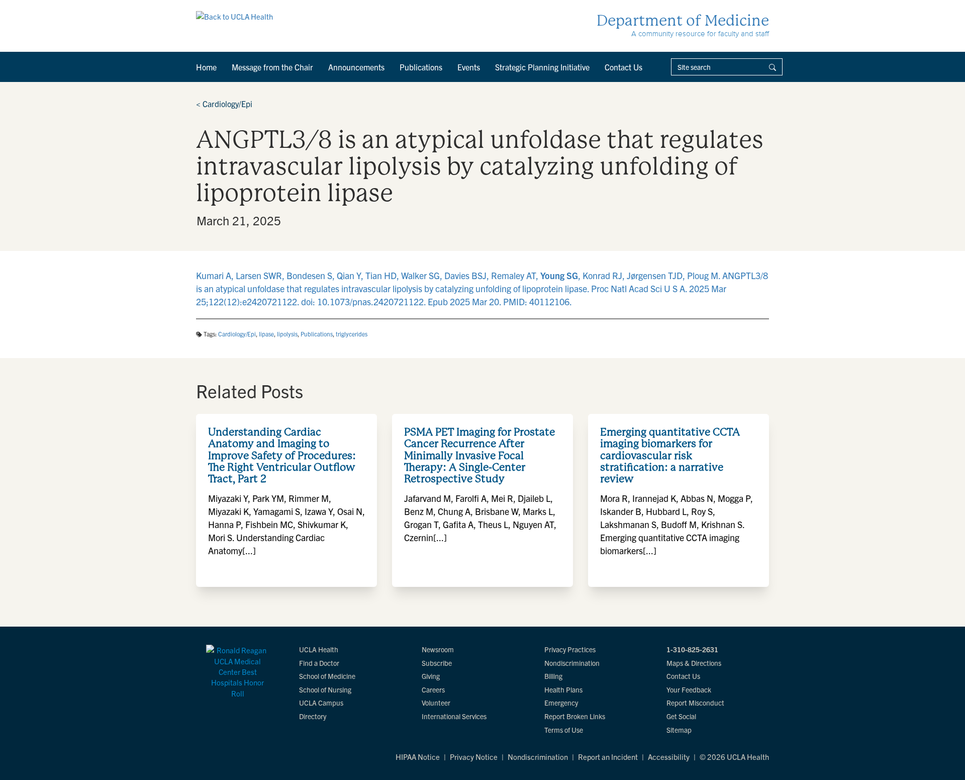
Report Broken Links (574, 716)
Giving (431, 675)
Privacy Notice (474, 756)
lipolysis (287, 333)
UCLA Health (318, 649)
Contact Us (623, 67)
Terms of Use (563, 729)
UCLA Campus (321, 702)
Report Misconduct (695, 702)
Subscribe (437, 662)
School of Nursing (325, 689)
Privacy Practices (570, 649)
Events (468, 67)
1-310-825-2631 (692, 649)
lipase (266, 333)
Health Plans (563, 689)
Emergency (561, 702)
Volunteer (436, 702)
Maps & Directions (693, 662)
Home (206, 67)
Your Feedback (688, 689)
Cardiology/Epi (224, 104)
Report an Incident (608, 756)
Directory (312, 716)
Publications (421, 67)
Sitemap (679, 729)
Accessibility (669, 756)
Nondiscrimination (572, 662)
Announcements (356, 67)
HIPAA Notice (418, 756)
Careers (433, 689)
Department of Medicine (683, 20)
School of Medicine (327, 675)
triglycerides (351, 333)
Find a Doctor (319, 662)
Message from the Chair (272, 67)
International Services (454, 716)
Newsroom (438, 649)
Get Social (681, 716)
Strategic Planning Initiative (542, 67)
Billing (553, 675)
